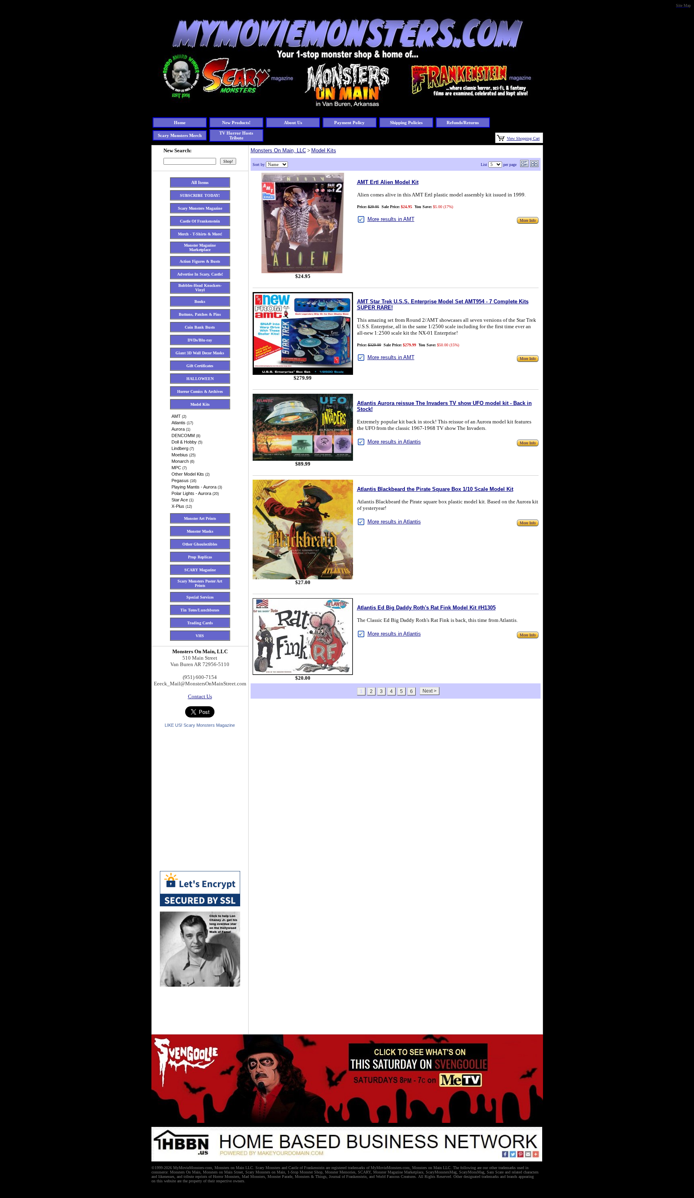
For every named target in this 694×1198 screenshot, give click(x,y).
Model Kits (323, 150)
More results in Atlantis (394, 442)
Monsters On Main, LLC (278, 150)
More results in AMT (390, 219)
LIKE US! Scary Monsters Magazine (200, 725)
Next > (430, 691)
